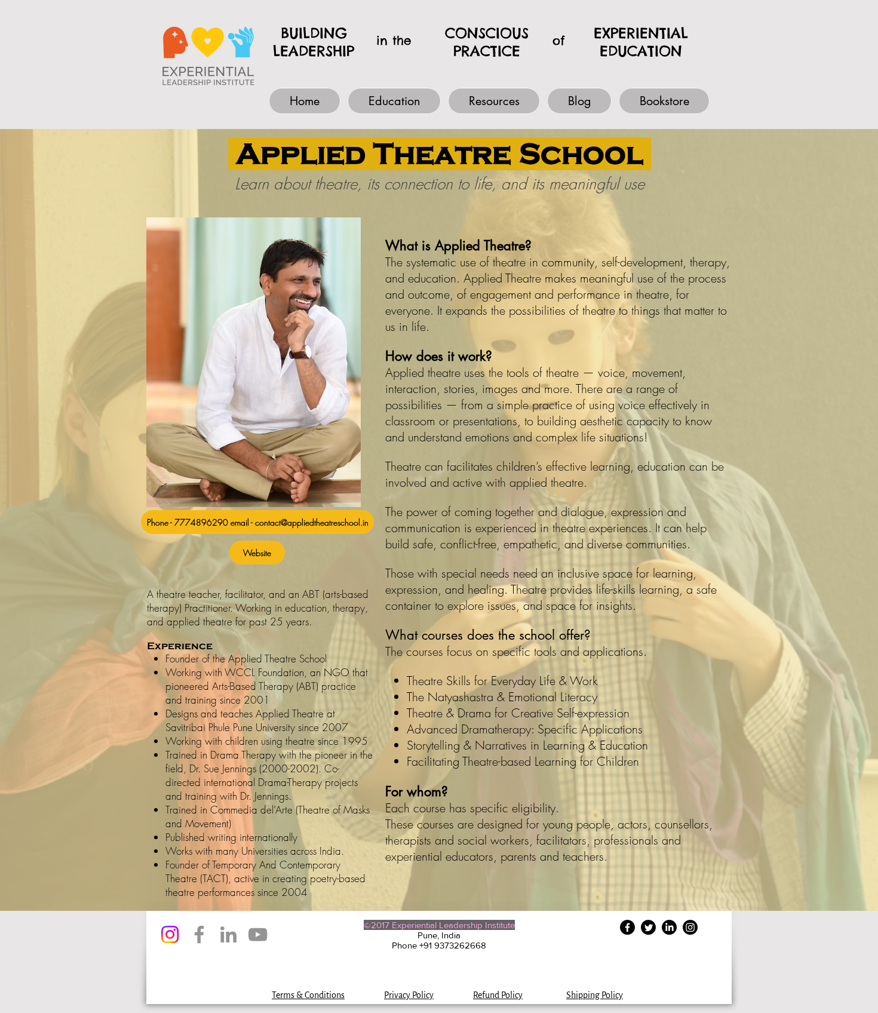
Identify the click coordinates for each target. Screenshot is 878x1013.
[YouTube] (257, 934)
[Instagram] (170, 934)
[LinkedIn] (228, 934)
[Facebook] (199, 934)
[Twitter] (648, 927)
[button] (394, 101)
